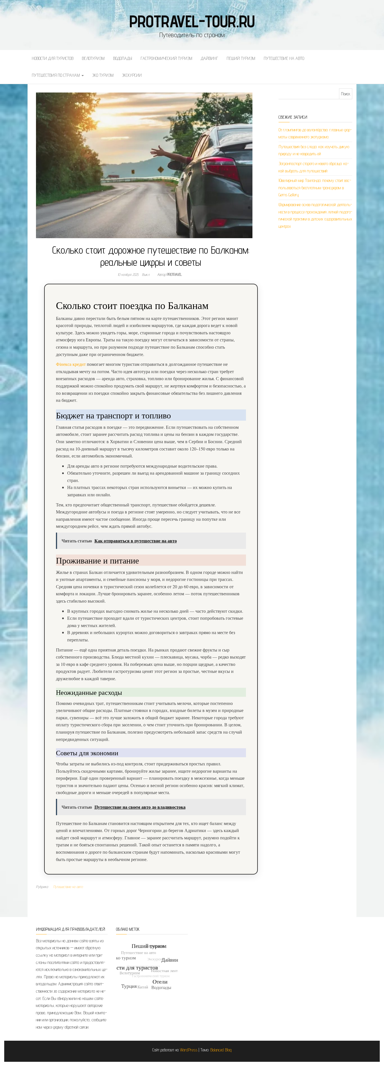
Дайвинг (209, 58)
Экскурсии (132, 75)
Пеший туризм (241, 58)
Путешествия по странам (56, 75)
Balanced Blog (221, 1050)
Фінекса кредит (71, 364)
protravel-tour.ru (192, 21)
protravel (174, 274)
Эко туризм (103, 75)
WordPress (188, 1050)
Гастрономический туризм (166, 58)
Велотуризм (93, 58)
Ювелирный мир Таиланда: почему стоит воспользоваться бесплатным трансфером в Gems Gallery (315, 187)
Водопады (122, 58)
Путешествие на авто (284, 58)
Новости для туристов (52, 58)
